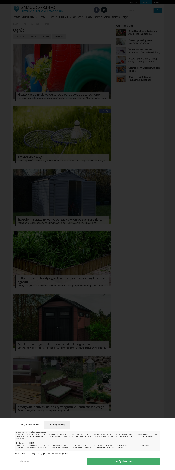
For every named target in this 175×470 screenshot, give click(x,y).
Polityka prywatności (30, 424)
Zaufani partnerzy (56, 424)
